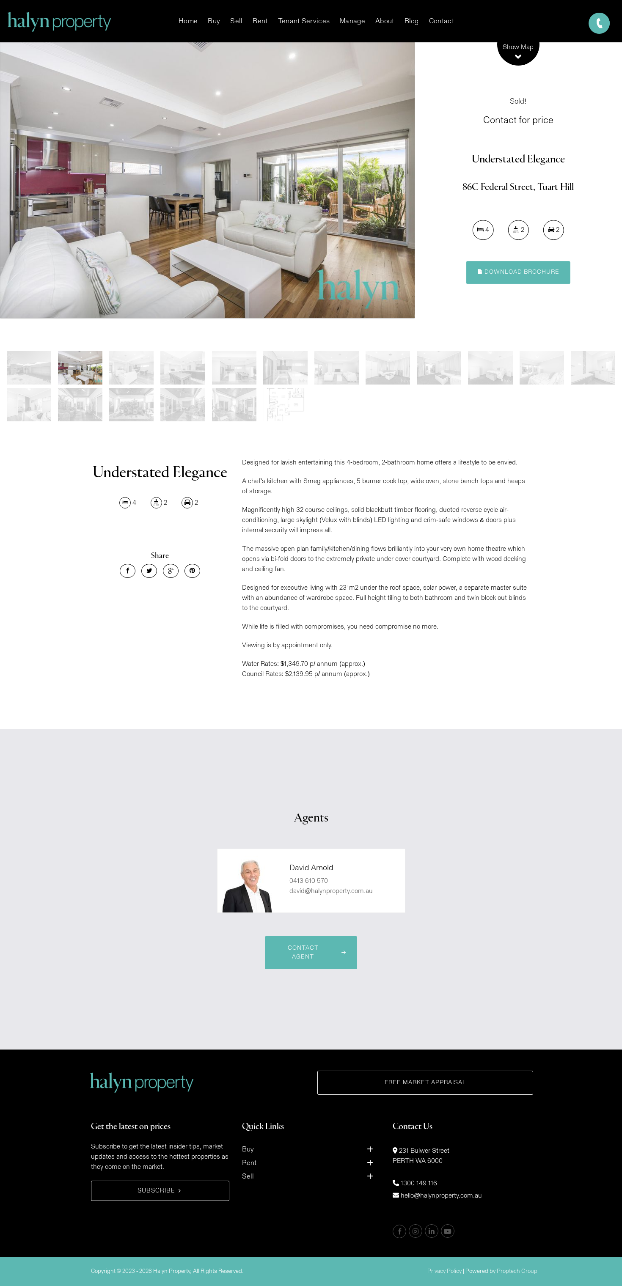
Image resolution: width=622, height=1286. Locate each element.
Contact (441, 21)
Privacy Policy (444, 1271)
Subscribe (156, 1191)
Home (188, 21)
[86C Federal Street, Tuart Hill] (207, 180)
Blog (412, 21)
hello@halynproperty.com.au (441, 1196)
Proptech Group (517, 1271)
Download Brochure (521, 272)
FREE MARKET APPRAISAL (425, 1082)
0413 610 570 (308, 881)
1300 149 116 (419, 1183)
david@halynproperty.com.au (331, 891)
